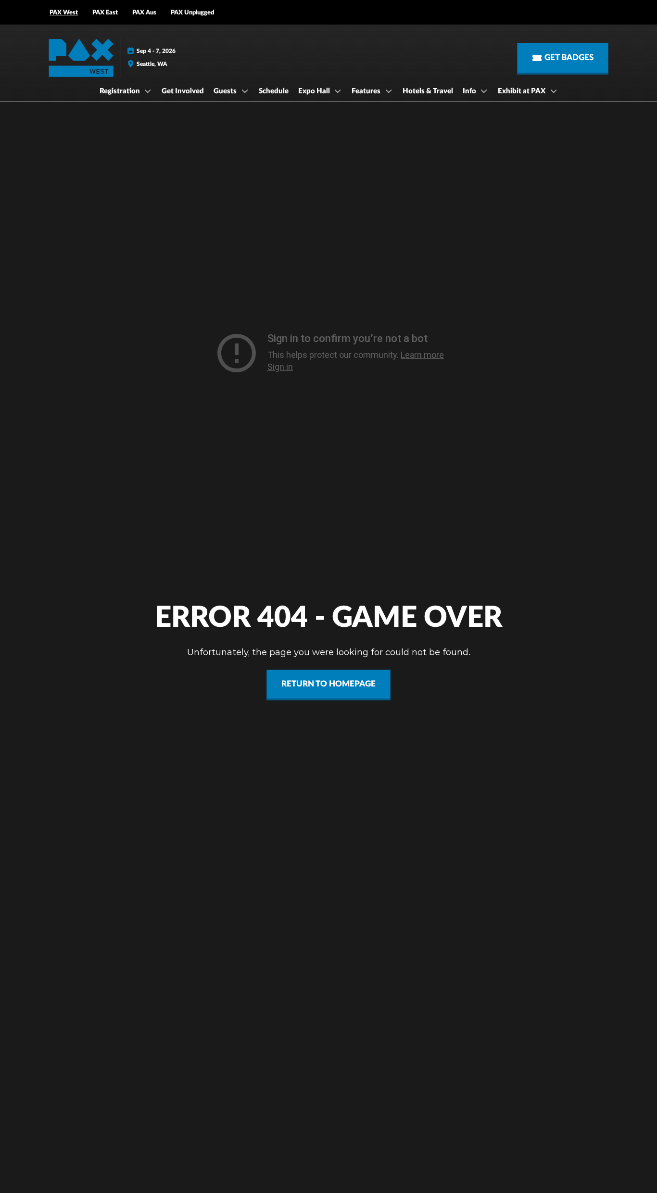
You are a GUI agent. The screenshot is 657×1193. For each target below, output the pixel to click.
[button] (562, 58)
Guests (226, 91)
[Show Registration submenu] (148, 91)
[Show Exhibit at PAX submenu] (553, 91)
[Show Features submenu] (388, 91)
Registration (120, 91)
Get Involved (183, 91)
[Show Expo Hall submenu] (338, 91)
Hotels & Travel (428, 91)
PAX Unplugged (192, 13)
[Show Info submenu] (484, 91)
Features (367, 91)
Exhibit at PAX (522, 91)
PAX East (105, 13)
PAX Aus (144, 13)
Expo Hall (314, 91)
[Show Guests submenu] (244, 91)
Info (470, 91)
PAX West (64, 13)
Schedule (274, 91)
